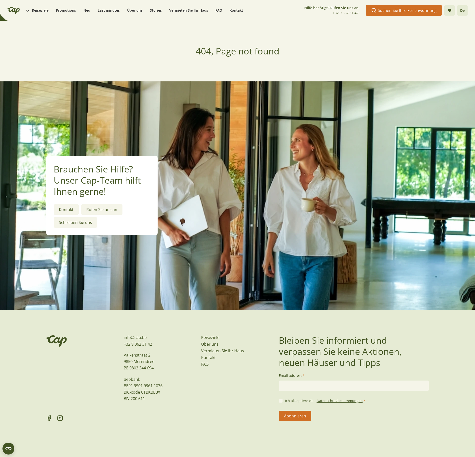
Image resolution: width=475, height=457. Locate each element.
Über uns (134, 10)
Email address (292, 375)
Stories (156, 10)
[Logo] (13, 10)
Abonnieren (295, 416)
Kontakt (236, 10)
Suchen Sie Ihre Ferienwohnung (407, 10)
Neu (86, 10)
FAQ (218, 10)
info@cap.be (135, 337)
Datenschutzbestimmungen (340, 400)
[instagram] (60, 418)
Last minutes (109, 10)
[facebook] (49, 418)
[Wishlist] (449, 10)
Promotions (66, 10)
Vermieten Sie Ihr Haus (188, 10)
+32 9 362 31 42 (345, 12)
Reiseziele (40, 10)
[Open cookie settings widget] (8, 449)
